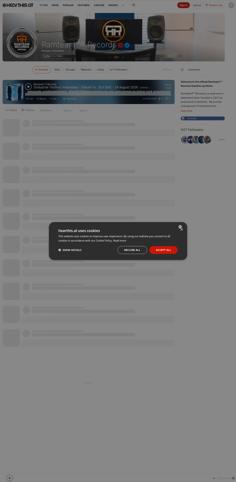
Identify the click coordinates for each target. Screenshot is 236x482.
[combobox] (180, 227)
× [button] (181, 229)
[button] (69, 250)
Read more (119, 240)
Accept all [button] (163, 250)
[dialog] (118, 241)
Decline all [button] (132, 250)
